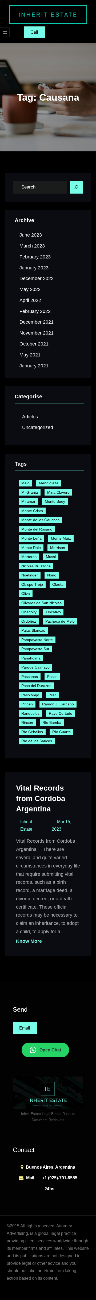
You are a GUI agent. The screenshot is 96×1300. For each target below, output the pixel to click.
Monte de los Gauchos (40, 520)
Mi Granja (29, 492)
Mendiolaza (48, 483)
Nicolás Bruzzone (36, 566)
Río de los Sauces (36, 741)
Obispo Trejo (32, 584)
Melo (25, 483)
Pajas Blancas (33, 630)
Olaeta (57, 584)
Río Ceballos (32, 732)
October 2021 (34, 344)
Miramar (28, 501)
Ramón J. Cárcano (58, 704)
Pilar (52, 695)
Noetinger (29, 575)
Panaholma (31, 658)
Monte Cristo (32, 511)
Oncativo (53, 612)
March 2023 (32, 246)
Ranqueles (30, 713)
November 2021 (36, 333)
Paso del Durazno (36, 686)
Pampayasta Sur (35, 649)
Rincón (27, 722)
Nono (51, 575)
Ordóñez (28, 621)
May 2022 (30, 289)
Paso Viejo (30, 695)
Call (34, 32)
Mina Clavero (58, 492)
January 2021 (34, 365)
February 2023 (35, 257)
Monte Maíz (61, 538)
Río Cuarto (61, 732)
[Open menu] (5, 32)
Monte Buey (55, 501)
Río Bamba (51, 722)
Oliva (25, 593)
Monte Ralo (31, 547)
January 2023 (34, 267)
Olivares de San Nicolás (41, 603)
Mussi (51, 557)
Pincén (27, 704)
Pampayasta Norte (37, 640)
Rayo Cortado (60, 713)
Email (24, 1028)
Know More (29, 941)
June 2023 (30, 235)
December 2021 (36, 322)
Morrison (57, 547)
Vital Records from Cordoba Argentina (40, 798)
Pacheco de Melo (60, 621)
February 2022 (35, 311)
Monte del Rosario (36, 529)
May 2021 (30, 355)
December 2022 (36, 278)
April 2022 (30, 300)
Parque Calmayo (35, 667)
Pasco (52, 676)
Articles (30, 416)
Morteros (29, 557)
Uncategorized (37, 427)
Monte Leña (31, 538)
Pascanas (29, 676)
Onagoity (29, 612)
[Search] (76, 187)
